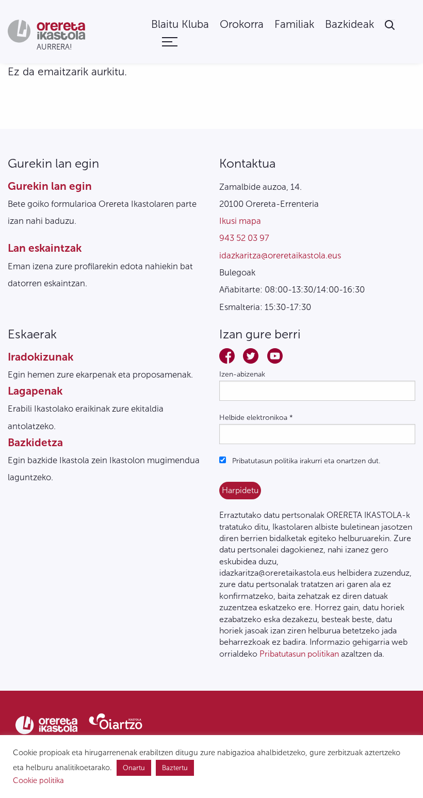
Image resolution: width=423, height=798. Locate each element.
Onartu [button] (134, 768)
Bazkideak (349, 24)
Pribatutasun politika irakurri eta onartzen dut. (305, 461)
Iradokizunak (40, 356)
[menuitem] (180, 24)
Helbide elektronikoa (256, 417)
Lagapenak (35, 390)
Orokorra (242, 24)
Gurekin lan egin (50, 186)
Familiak (294, 24)
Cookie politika (38, 780)
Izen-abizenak (242, 374)
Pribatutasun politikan (299, 654)
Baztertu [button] (175, 768)
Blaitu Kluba (180, 24)
